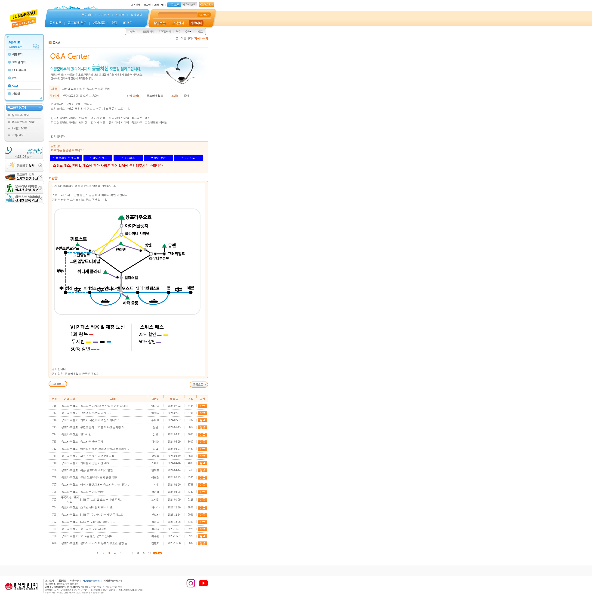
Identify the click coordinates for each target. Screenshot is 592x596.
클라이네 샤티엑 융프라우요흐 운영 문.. (104, 543)
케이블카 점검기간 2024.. (95, 463)
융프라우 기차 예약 (92, 491)
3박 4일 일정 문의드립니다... (97, 536)
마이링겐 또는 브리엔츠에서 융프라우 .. (104, 448)
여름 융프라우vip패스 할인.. (97, 470)
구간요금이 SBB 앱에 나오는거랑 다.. (103, 427)
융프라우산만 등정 (91, 441)
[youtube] (203, 587)
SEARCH (204, 14)
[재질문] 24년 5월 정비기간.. (97, 521)
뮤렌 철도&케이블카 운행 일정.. (99, 477)
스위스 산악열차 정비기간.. (97, 507)
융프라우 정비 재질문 (93, 529)
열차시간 (85, 434)
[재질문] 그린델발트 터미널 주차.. (101, 499)
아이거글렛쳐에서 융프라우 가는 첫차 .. (104, 484)
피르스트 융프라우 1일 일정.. (98, 456)
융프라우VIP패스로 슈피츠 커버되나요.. (104, 405)
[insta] (190, 587)
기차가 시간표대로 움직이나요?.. (100, 420)
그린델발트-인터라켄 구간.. (97, 413)
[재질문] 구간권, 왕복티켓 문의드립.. (102, 514)
